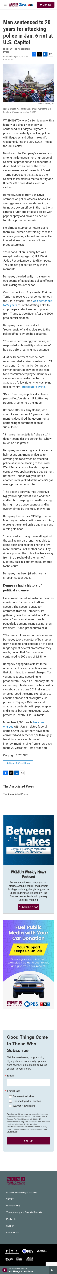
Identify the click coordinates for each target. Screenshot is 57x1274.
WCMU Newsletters (24, 1105)
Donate (46, 4)
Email (10, 1075)
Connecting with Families (27, 1101)
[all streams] (53, 1270)
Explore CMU (12, 1233)
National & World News (18, 763)
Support (10, 1226)
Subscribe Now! (28, 907)
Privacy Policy (13, 1205)
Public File (11, 1219)
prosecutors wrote (33, 386)
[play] (5, 1270)
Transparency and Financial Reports (24, 1212)
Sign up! (28, 1140)
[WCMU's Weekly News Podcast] (28, 840)
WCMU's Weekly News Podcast (28, 874)
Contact (10, 1199)
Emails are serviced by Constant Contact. (28, 1129)
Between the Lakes (23, 1096)
